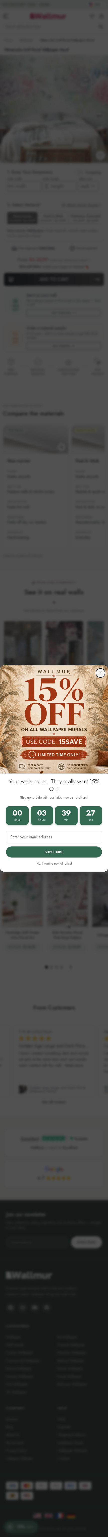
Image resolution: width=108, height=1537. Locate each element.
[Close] (100, 672)
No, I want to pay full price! (54, 864)
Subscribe (54, 852)
